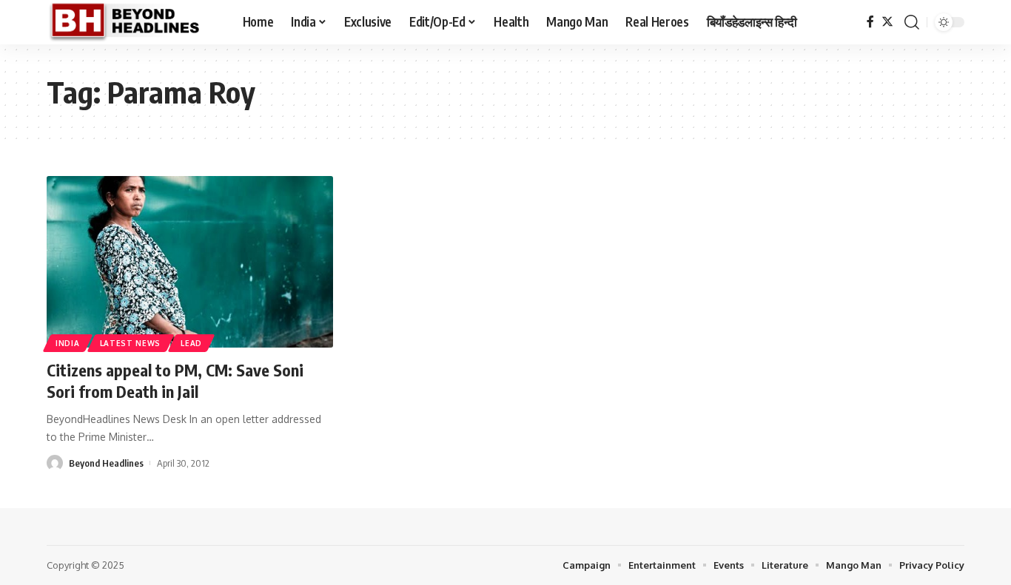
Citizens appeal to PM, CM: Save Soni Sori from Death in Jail (175, 380)
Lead (191, 343)
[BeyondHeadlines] (133, 22)
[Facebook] (870, 22)
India (68, 343)
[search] (911, 22)
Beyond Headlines (106, 463)
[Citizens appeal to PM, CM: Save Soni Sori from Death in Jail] (190, 262)
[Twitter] (887, 22)
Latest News (130, 343)
